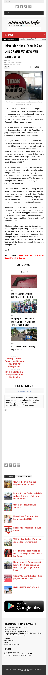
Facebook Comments (24, 391)
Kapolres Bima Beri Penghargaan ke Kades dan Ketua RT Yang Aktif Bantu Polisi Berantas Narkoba (27, 496)
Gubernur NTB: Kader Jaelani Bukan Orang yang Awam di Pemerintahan (27, 577)
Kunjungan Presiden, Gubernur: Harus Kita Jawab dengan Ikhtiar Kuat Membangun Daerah (14, 362)
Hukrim (19, 62)
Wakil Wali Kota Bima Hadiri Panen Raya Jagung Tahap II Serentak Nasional (27, 540)
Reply (8, 60)
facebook (21, 6)
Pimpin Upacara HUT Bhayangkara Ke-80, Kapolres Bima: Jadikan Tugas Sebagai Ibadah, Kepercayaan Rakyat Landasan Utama (27, 566)
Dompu (8, 62)
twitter (17, 6)
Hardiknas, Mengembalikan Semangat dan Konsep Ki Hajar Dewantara (14, 374)
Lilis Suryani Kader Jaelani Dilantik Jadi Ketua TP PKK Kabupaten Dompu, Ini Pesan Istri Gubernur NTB (27, 553)
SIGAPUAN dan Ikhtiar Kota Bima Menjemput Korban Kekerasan (24, 483)
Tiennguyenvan (24, 671)
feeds (29, 6)
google (25, 6)
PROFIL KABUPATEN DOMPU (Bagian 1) (26, 587)
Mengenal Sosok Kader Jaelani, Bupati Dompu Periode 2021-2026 (26, 517)
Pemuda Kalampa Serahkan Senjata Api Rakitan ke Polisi (22, 295)
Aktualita (18, 669)
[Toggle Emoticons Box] (5, 410)
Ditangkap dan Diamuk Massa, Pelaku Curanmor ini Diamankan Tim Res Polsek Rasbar (23, 321)
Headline (14, 62)
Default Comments (24, 389)
